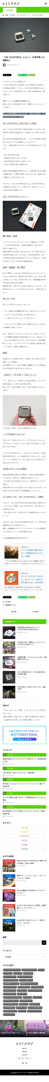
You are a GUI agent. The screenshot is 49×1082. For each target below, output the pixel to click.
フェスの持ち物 (35, 1007)
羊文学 (18, 973)
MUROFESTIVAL (11, 1001)
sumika (37, 997)
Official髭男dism (11, 1004)
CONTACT (25, 1055)
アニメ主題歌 (26, 980)
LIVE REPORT (24, 836)
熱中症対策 (9, 1007)
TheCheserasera (29, 970)
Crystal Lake (10, 990)
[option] (12, 1028)
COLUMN (9, 10)
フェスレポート (25, 976)
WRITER (24, 1052)
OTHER (24, 844)
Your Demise (10, 994)
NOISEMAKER (11, 980)
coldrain (22, 990)
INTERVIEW (24, 832)
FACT (22, 1011)
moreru (24, 1004)
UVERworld (26, 1001)
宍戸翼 (8, 973)
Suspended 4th (35, 990)
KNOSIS (28, 973)
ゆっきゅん (9, 1014)
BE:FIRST (22, 1007)
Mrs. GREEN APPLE (12, 970)
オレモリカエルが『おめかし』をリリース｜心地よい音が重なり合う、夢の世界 (32, 579)
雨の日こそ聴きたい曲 (13, 997)
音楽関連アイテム (10, 605)
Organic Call (37, 987)
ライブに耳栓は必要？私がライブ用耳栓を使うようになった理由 (32, 553)
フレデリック (10, 976)
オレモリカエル (34, 1011)
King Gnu (35, 1004)
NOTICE (24, 840)
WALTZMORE (10, 987)
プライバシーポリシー (24, 1058)
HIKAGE (22, 994)
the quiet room (10, 1011)
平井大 (27, 997)
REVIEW (24, 849)
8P (41, 970)
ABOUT (24, 1048)
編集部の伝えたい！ (29, 983)
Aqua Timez (24, 987)
